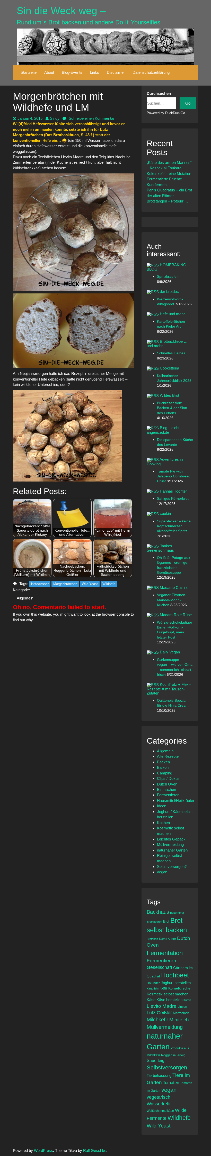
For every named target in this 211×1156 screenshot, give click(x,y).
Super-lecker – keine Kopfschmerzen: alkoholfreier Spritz (174, 526)
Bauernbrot (177, 912)
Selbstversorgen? (172, 866)
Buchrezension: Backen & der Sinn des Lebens (172, 408)
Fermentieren (168, 795)
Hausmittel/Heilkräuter (175, 800)
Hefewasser (40, 584)
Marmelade (181, 1013)
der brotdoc (169, 291)
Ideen (161, 806)
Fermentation (165, 952)
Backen (163, 762)
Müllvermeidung (170, 844)
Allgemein (25, 598)
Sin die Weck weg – (61, 10)
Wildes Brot (169, 395)
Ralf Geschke (94, 1150)
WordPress (43, 1150)
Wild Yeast (90, 584)
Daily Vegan (170, 652)
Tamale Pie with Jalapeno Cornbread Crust (173, 476)
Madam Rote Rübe (176, 615)
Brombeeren (154, 921)
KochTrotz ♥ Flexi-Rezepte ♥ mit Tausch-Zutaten (169, 688)
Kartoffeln (153, 988)
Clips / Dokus (168, 778)
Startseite (29, 72)
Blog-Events (72, 72)
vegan (162, 872)
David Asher (167, 938)
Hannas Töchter (173, 491)
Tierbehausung (159, 1075)
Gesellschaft (159, 967)
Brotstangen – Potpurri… (167, 201)
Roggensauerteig (173, 1055)
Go (187, 103)
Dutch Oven (167, 784)
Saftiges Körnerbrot (173, 499)
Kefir (163, 988)
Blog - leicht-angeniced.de (164, 430)
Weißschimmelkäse (160, 1110)
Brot (166, 921)
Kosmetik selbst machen (167, 994)
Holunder (153, 983)
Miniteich (179, 1019)
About (49, 72)
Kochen (163, 822)
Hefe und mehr (172, 314)
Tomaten (171, 1082)
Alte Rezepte (168, 756)
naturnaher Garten (172, 850)
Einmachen (166, 789)
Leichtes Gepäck (171, 839)
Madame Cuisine (174, 587)
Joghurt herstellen (176, 983)
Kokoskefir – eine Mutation (169, 173)
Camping (164, 773)
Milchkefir (157, 1019)
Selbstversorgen (167, 1067)
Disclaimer (116, 72)
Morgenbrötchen (65, 584)
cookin (165, 513)
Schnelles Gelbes (171, 353)
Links (94, 72)
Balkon (163, 767)
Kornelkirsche (179, 988)
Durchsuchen (159, 93)
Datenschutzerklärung (151, 72)
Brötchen (152, 938)
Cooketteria (169, 368)
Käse (151, 1000)
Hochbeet (175, 975)
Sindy (54, 118)
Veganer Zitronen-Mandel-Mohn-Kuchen (172, 600)
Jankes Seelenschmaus (160, 548)
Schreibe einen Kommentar (91, 118)
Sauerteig (155, 1060)
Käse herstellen (169, 1000)
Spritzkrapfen (168, 277)
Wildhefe (108, 584)
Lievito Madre (162, 1006)
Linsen (182, 1006)
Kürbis (187, 1000)
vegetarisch (158, 1097)
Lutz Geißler (159, 1012)
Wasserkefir (159, 1103)
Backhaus (158, 912)
